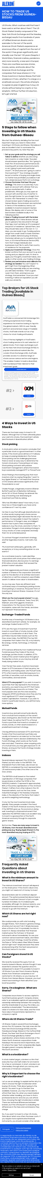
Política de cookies (22, 1130)
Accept (32, 1175)
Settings (11, 1175)
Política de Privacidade (23, 1128)
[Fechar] (40, 1165)
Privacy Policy (12, 1170)
